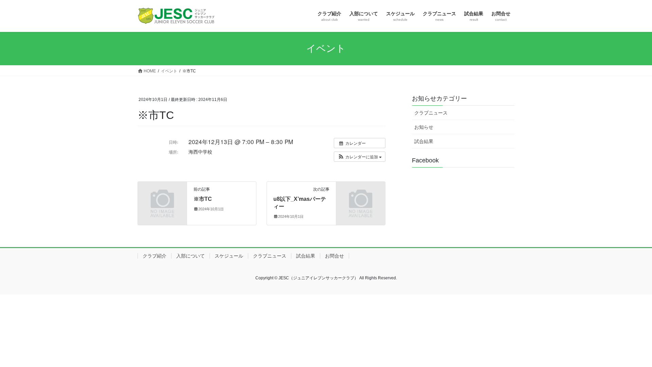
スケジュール (229, 256)
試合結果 (423, 141)
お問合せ (334, 256)
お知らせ (423, 127)
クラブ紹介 (154, 256)
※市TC (203, 199)
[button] (359, 156)
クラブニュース (431, 113)
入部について (190, 256)
